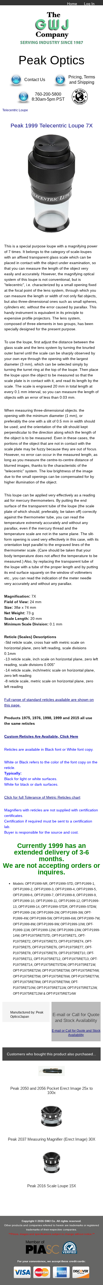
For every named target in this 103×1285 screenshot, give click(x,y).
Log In (89, 4)
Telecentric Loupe (15, 110)
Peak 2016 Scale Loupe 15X (51, 1186)
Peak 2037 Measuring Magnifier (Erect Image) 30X (51, 1139)
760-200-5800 (48, 94)
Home (72, 4)
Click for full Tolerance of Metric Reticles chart (42, 797)
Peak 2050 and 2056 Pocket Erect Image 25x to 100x (51, 1090)
